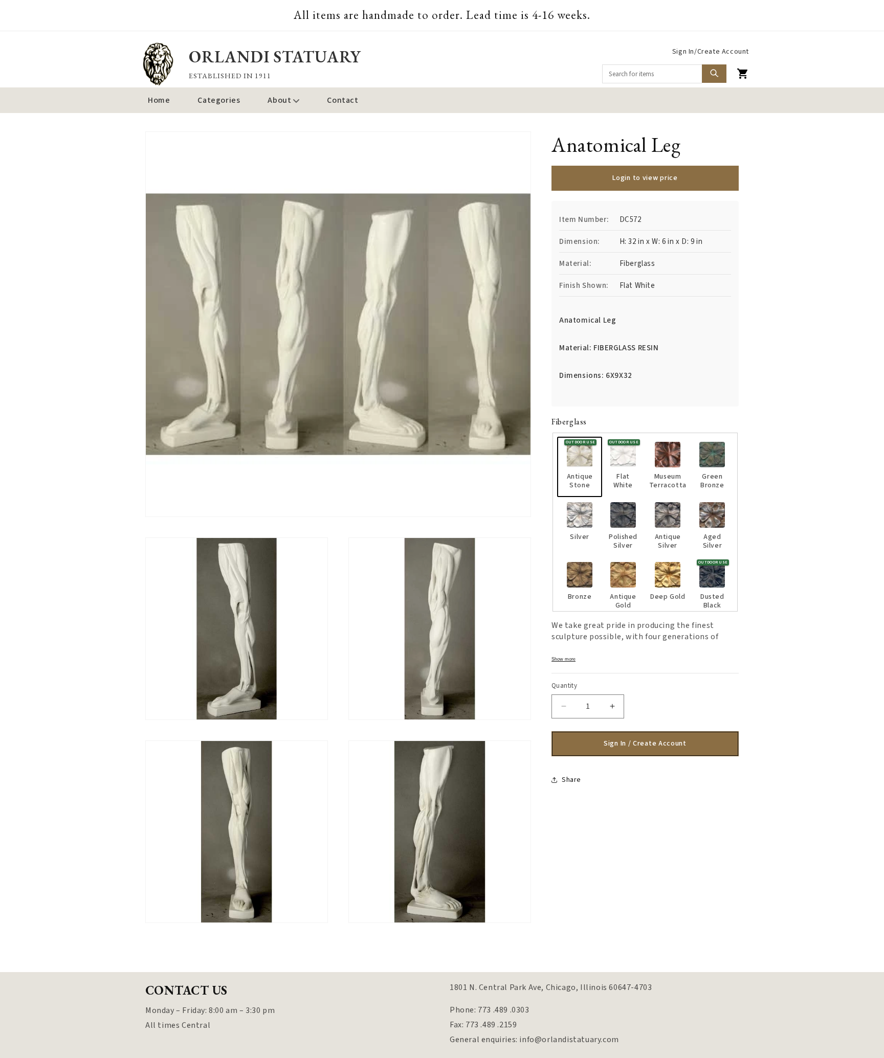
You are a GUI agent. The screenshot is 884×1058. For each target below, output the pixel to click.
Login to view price (644, 178)
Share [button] (571, 780)
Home (159, 100)
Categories (218, 100)
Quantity (564, 685)
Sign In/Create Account (710, 52)
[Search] (714, 73)
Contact (342, 100)
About (279, 100)
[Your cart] (743, 73)
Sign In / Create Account (645, 743)
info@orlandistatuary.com (568, 1039)
